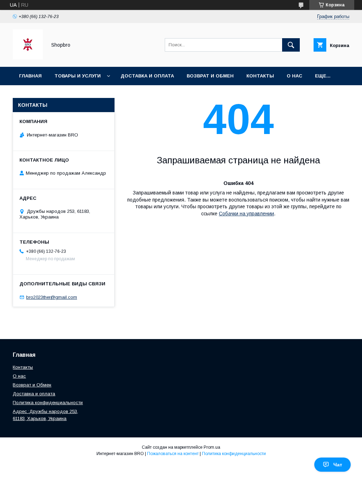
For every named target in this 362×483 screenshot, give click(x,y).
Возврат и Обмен (210, 75)
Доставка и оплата (147, 75)
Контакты (260, 75)
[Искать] (291, 45)
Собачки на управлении (246, 213)
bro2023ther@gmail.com (51, 297)
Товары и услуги (77, 75)
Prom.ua (212, 447)
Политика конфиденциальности (48, 402)
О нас (294, 75)
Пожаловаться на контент (173, 453)
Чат (337, 464)
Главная (30, 75)
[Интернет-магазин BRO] (28, 57)
